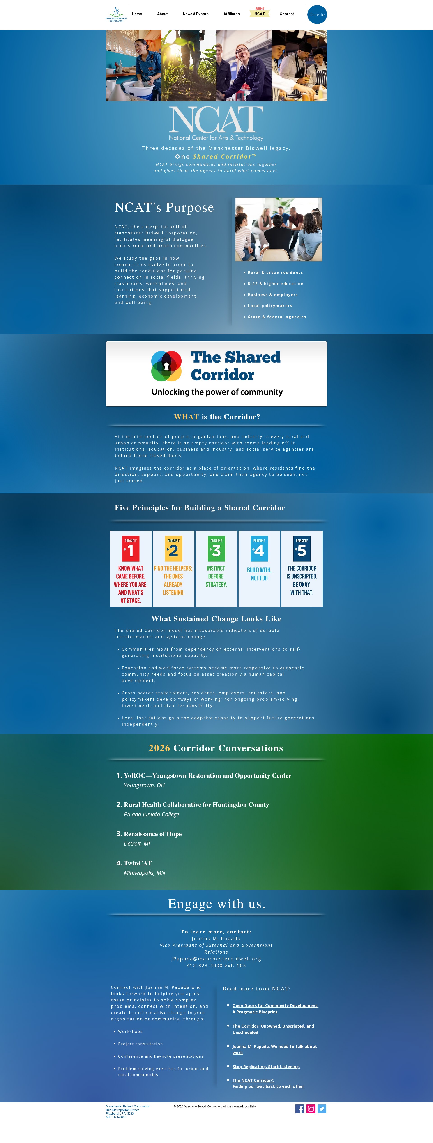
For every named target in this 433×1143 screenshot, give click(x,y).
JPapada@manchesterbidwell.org (216, 959)
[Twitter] (322, 1108)
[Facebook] (299, 1108)
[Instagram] (310, 1108)
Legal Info (250, 1106)
